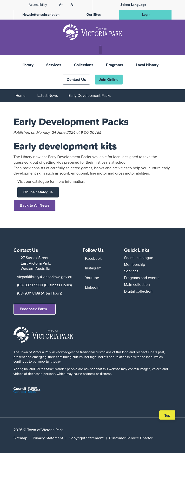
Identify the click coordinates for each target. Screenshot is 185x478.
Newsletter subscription (40, 14)
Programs (114, 65)
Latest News (47, 95)
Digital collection (138, 291)
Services (53, 65)
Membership (134, 264)
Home (20, 95)
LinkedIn (92, 287)
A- (72, 4)
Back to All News (34, 205)
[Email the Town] (91, 50)
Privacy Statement (48, 438)
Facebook (93, 258)
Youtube (92, 278)
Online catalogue (38, 192)
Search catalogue (138, 257)
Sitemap (20, 438)
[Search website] (101, 50)
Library (27, 65)
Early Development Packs (89, 95)
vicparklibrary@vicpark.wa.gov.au (44, 277)
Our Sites (93, 14)
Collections (83, 65)
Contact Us (76, 79)
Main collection (137, 284)
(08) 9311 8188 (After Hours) (39, 293)
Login (146, 14)
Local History (147, 65)
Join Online (109, 79)
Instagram (93, 268)
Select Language (133, 4)
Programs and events (141, 278)
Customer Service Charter (130, 438)
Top (169, 416)
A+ (61, 4)
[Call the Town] (82, 50)
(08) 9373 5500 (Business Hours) (44, 285)
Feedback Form (33, 309)
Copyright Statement (86, 438)
